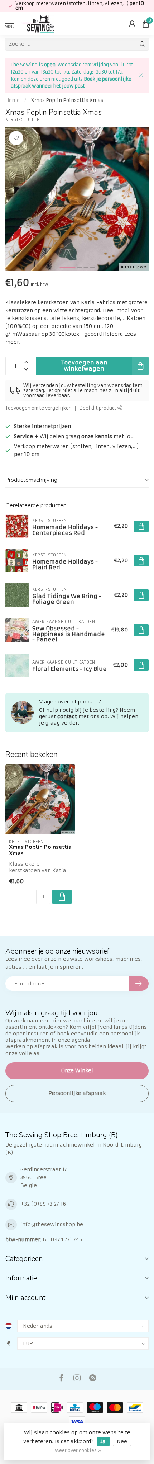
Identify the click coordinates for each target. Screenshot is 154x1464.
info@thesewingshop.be (51, 1224)
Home (12, 100)
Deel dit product (98, 408)
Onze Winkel (77, 1070)
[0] (146, 24)
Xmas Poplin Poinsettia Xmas (67, 100)
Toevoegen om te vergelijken (38, 408)
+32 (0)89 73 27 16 (43, 1204)
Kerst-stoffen (22, 120)
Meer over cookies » (77, 1450)
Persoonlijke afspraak (77, 1093)
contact (67, 716)
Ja (103, 1441)
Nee (122, 1441)
